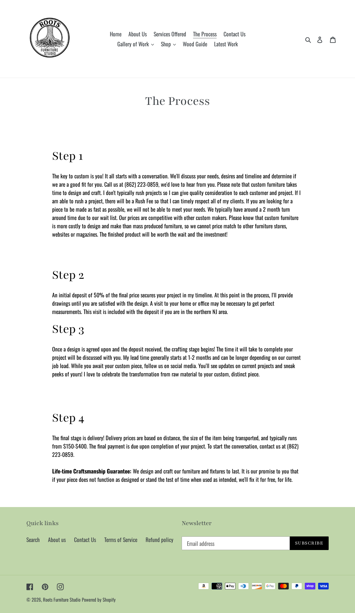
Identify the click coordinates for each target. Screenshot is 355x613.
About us (57, 539)
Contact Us (85, 539)
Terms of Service (120, 539)
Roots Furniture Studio (61, 599)
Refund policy (159, 539)
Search (33, 539)
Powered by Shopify (99, 599)
